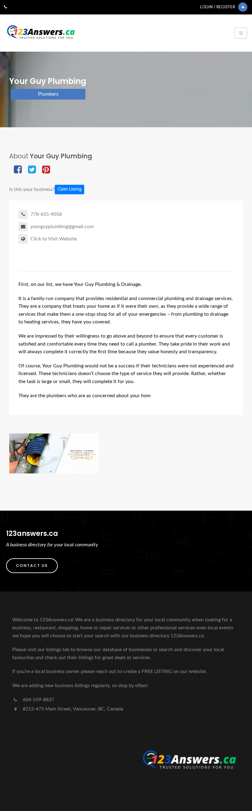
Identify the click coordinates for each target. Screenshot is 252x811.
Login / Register (217, 7)
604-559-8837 (38, 699)
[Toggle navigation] (240, 32)
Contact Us (32, 565)
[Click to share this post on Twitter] (32, 170)
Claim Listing (69, 189)
